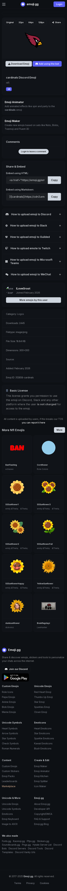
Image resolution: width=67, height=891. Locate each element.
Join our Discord (18, 669)
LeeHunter (42, 627)
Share (58, 22)
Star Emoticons (42, 733)
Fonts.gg (6, 841)
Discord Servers (17, 848)
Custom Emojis (9, 766)
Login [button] (59, 4)
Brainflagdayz (43, 623)
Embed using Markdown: (20, 189)
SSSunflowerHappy (14, 583)
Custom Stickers (10, 771)
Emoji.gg (14, 650)
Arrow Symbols (10, 733)
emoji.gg (32, 4)
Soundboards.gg (11, 844)
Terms (17, 883)
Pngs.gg (26, 844)
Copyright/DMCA (43, 814)
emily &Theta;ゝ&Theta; (16, 508)
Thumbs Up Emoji (43, 697)
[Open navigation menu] (4, 4)
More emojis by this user (33, 300)
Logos (20, 314)
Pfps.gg (31, 841)
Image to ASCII (9, 824)
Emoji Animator (42, 771)
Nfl (9, 89)
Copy (54, 180)
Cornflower (42, 465)
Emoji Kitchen (41, 776)
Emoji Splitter (41, 781)
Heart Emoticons (43, 728)
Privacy (30, 883)
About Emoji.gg (42, 804)
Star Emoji (39, 702)
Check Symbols (10, 743)
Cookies (44, 883)
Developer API (42, 808)
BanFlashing (11, 465)
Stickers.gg (43, 841)
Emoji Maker (40, 766)
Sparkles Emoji (42, 707)
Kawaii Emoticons (43, 743)
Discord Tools (35, 848)
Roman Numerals (11, 748)
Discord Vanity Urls (25, 852)
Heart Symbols (10, 728)
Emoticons (7, 814)
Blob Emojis (8, 707)
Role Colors (42, 469)
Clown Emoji (40, 712)
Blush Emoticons (42, 748)
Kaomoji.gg (19, 841)
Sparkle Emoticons (44, 738)
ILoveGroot (23, 288)
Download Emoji (19, 63)
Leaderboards (9, 781)
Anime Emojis (9, 702)
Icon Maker (40, 786)
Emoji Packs (8, 776)
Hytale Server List (42, 844)
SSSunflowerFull (45, 544)
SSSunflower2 (12, 544)
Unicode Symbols (11, 808)
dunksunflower (12, 623)
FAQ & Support (42, 819)
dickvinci (9, 627)
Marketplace (8, 786)
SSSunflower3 (44, 504)
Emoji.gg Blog (41, 824)
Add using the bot (48, 63)
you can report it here (33, 422)
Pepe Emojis (8, 697)
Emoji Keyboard (10, 819)
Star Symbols (9, 738)
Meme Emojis (9, 712)
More (59, 429)
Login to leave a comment (33, 151)
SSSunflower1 (12, 504)
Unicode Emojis (10, 804)
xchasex (9, 469)
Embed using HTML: (17, 173)
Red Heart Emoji (42, 692)
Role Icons (7, 692)
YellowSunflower (45, 583)
